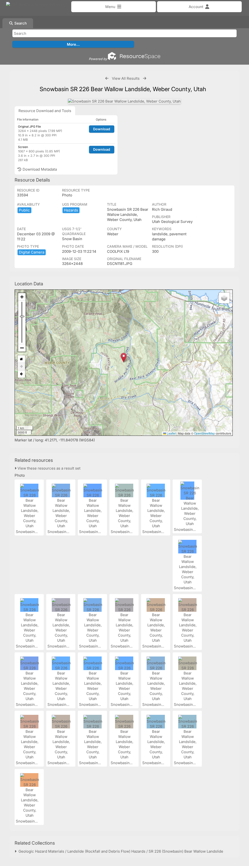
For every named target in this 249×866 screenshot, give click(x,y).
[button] (124, 358)
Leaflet (171, 433)
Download (101, 129)
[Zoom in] (22, 297)
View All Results (126, 78)
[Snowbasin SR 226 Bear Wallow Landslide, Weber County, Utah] (124, 101)
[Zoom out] (22, 347)
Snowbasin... (27, 531)
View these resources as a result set (48, 468)
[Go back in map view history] (21, 374)
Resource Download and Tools (44, 110)
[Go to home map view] (21, 359)
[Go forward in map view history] (21, 366)
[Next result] (144, 78)
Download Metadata (39, 169)
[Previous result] (106, 78)
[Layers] (224, 298)
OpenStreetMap (204, 433)
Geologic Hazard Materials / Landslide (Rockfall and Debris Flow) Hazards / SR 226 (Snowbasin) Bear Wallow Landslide (120, 851)
